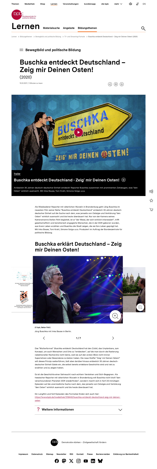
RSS (71, 454)
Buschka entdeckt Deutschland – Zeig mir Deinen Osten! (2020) (113, 37)
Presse (90, 454)
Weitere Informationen (58, 409)
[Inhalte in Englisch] (144, 4)
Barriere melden (103, 454)
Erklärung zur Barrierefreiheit (125, 454)
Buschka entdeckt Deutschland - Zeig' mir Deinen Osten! (67, 180)
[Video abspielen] (78, 132)
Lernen (14, 37)
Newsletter (61, 454)
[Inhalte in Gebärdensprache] (137, 4)
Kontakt (80, 454)
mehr (118, 4)
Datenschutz (37, 454)
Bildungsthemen (26, 37)
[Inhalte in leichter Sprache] (130, 4)
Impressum (23, 454)
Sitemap (49, 454)
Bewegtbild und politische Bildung (48, 37)
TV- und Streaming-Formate (74, 37)
